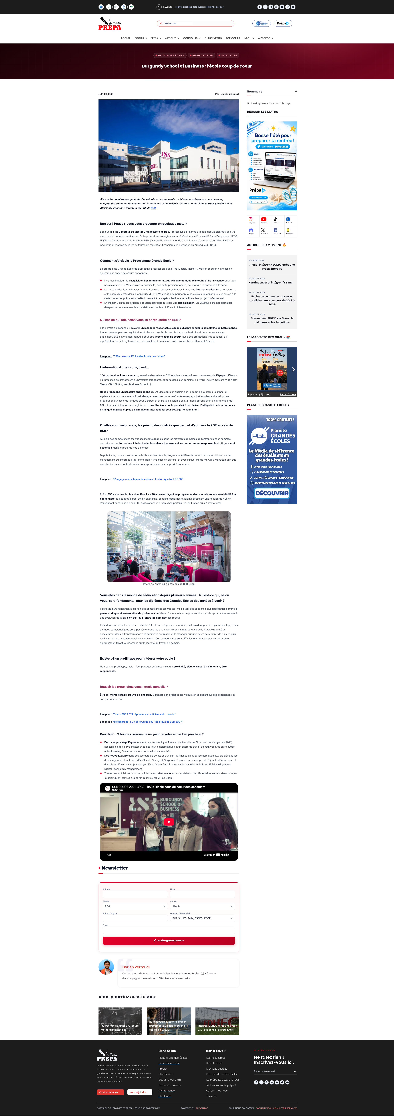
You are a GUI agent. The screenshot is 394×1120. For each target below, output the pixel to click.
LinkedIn (289, 223)
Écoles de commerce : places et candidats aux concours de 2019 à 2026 (272, 300)
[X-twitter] (265, 6)
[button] (296, 91)
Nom (172, 889)
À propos (264, 38)
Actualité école (171, 55)
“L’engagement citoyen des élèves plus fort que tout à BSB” (148, 479)
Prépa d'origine (110, 913)
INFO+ (247, 38)
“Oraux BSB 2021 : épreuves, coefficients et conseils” (144, 714)
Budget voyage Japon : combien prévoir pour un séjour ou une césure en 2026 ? (167, 1025)
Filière (106, 901)
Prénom (106, 889)
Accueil (126, 38)
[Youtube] (281, 6)
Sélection (229, 55)
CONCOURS (190, 38)
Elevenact (202, 1108)
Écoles (139, 38)
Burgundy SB (202, 55)
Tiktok (276, 223)
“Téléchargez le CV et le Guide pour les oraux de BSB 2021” (148, 721)
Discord (251, 234)
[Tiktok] (287, 6)
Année (173, 901)
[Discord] (293, 6)
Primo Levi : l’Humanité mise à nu (190, 7)
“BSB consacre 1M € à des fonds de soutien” (139, 356)
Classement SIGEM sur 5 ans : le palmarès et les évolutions (272, 320)
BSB (153, 207)
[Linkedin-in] (276, 6)
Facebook (277, 234)
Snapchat (289, 234)
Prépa (154, 38)
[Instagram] (270, 6)
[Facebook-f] (259, 6)
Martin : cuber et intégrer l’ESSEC (271, 282)
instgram (252, 223)
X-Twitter (264, 234)
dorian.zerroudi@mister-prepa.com (276, 1108)
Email (105, 925)
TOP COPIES (233, 38)
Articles (170, 38)
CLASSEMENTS (213, 38)
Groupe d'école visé (180, 913)
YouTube (264, 223)
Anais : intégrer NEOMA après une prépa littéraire (272, 266)
